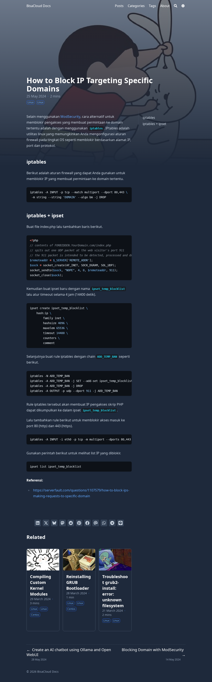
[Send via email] (95, 523)
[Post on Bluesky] (54, 523)
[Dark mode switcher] (183, 5)
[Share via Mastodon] (62, 523)
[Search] (175, 5)
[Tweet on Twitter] (46, 523)
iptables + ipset (154, 124)
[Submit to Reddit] (70, 523)
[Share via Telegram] (112, 523)
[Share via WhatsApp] (104, 523)
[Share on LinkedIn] (37, 523)
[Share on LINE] (120, 523)
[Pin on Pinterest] (79, 523)
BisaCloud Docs (38, 6)
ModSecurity (70, 116)
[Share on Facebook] (87, 523)
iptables (149, 117)
